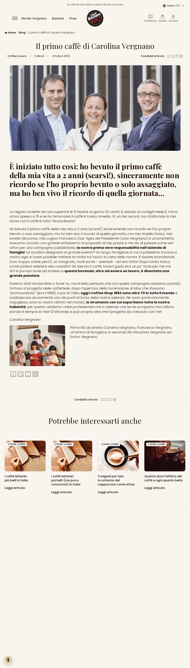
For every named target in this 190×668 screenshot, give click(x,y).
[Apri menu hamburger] (16, 18)
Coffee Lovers (16, 56)
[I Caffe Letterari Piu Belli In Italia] (71, 456)
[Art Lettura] (25, 456)
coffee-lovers (16, 444)
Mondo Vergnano (34, 18)
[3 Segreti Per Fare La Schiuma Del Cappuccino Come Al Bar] (118, 456)
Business (58, 18)
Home (12, 32)
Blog (22, 32)
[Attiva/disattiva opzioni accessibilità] (8, 659)
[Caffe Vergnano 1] (164, 456)
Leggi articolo (15, 488)
